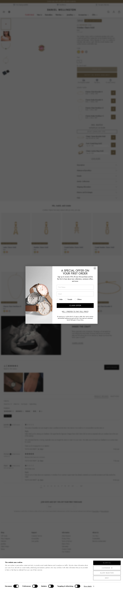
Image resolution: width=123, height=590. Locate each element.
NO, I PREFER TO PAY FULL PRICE (75, 312)
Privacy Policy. (80, 320)
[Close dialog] (95, 268)
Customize (106, 568)
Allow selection (107, 573)
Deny (107, 578)
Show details (88, 586)
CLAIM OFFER (75, 305)
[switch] (35, 586)
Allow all (107, 563)
